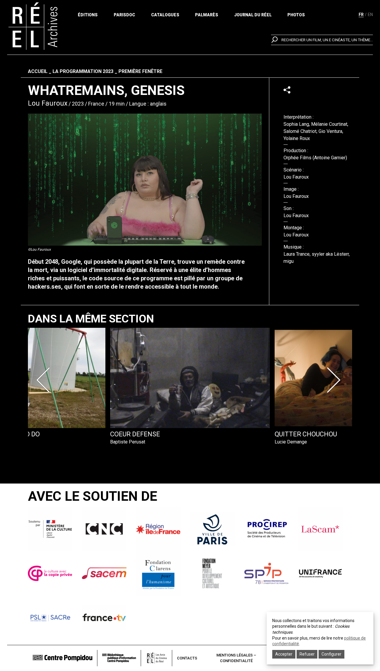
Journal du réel (253, 14)
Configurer (331, 654)
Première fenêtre (140, 71)
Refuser (307, 654)
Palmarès (206, 14)
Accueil (38, 71)
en (370, 14)
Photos (296, 14)
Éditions (88, 14)
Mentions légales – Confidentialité (236, 658)
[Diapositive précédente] (45, 380)
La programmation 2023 (83, 71)
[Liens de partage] (287, 89)
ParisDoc (124, 14)
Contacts (187, 658)
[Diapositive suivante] (335, 380)
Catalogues (165, 14)
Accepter (283, 654)
